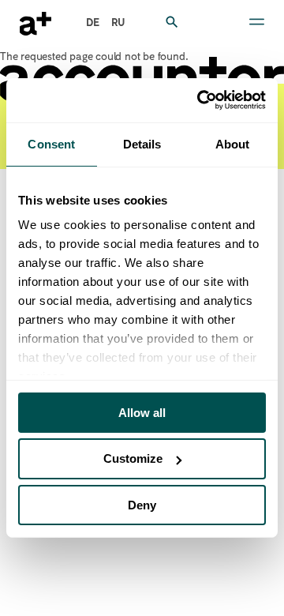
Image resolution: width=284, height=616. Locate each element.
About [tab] (232, 143)
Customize (133, 458)
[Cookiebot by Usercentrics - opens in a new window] (200, 100)
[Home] (35, 24)
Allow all (142, 412)
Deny (142, 505)
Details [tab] (142, 143)
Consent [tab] (51, 143)
